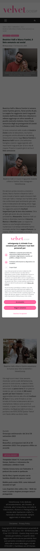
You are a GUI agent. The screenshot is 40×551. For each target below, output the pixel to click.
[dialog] (20, 275)
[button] (20, 267)
